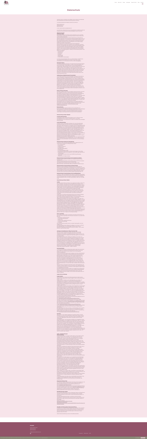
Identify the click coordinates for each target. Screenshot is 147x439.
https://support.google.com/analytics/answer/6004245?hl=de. (70, 304)
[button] (128, 2)
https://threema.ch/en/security (62, 402)
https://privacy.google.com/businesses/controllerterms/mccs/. (69, 298)
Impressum (81, 433)
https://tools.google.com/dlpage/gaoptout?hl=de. (76, 301)
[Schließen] (146, 437)
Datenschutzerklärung (45, 437)
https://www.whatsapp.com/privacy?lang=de (64, 401)
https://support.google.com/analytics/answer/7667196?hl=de (69, 311)
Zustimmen (143, 437)
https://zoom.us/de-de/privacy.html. (65, 384)
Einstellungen (138, 437)
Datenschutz (86, 433)
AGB (90, 433)
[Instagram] (30, 433)
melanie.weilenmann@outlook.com (65, 28)
